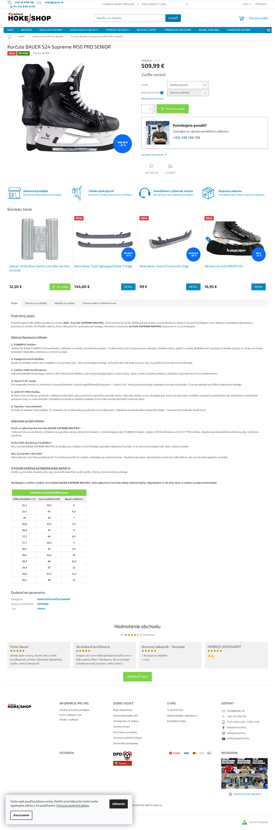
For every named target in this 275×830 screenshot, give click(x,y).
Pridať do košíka (175, 108)
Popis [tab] (14, 303)
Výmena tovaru (121, 727)
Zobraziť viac (137, 676)
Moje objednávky (122, 710)
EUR (245, 4)
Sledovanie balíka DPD (125, 716)
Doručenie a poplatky (125, 732)
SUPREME (43, 604)
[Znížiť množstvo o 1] (155, 111)
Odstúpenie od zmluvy (126, 721)
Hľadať (173, 18)
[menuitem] (10, 30)
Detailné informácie (152, 155)
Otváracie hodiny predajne (117, 4)
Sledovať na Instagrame (247, 794)
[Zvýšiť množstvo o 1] (155, 106)
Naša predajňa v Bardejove (182, 716)
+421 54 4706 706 (236, 716)
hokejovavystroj (236, 733)
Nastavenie (21, 815)
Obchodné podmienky (125, 743)
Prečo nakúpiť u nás (154, 4)
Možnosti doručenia (152, 99)
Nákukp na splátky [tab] (65, 303)
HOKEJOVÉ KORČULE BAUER (53, 599)
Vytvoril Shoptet (258, 822)
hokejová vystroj (236, 727)
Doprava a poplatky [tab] (36, 303)
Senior (41, 609)
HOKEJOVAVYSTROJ (238, 738)
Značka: (41, 53)
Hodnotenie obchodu (137, 626)
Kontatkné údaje (176, 721)
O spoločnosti (175, 710)
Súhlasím (118, 804)
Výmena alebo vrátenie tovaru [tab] (99, 303)
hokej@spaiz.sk (236, 711)
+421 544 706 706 (186, 137)
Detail (128, 286)
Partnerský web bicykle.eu (147, 805)
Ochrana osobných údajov (72, 806)
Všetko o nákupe (68, 720)
